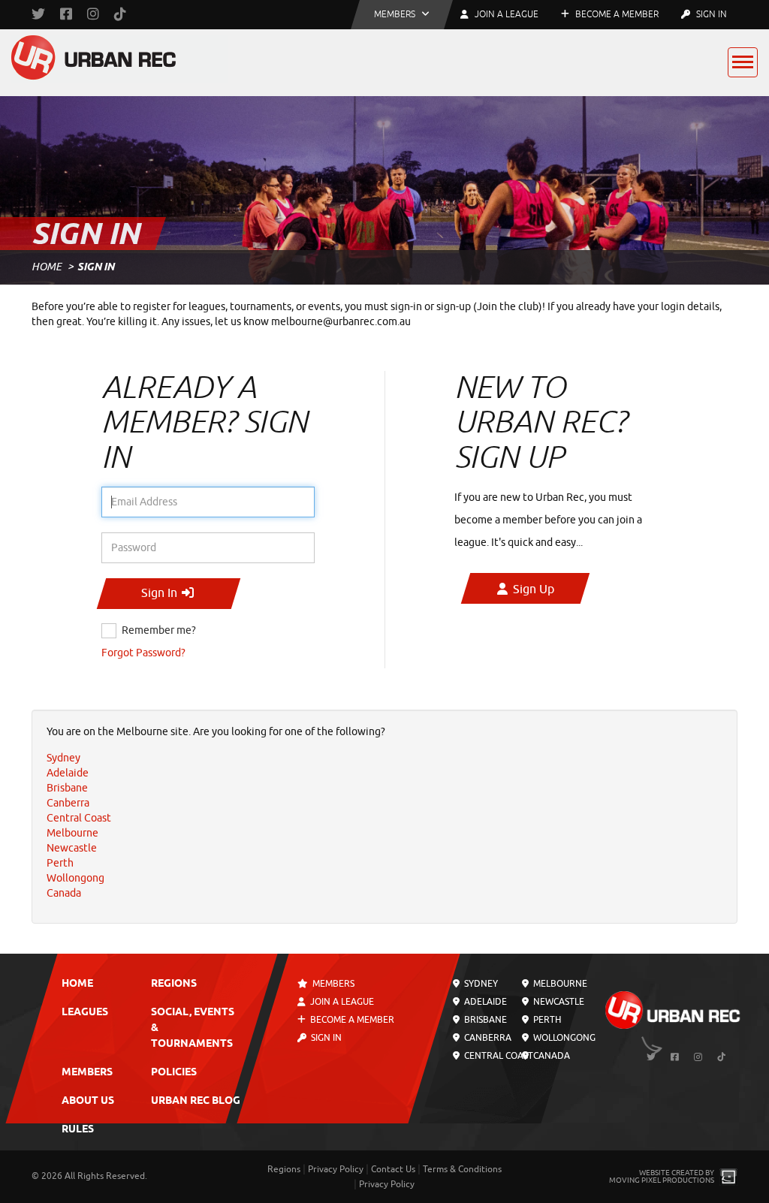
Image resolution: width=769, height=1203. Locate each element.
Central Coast (497, 1056)
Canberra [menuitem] (68, 803)
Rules (78, 1130)
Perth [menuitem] (60, 863)
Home (47, 267)
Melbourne (559, 984)
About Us (88, 1101)
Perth (546, 1020)
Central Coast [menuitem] (79, 818)
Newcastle (557, 1002)
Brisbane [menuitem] (67, 788)
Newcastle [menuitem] (72, 848)
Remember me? (159, 630)
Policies (174, 1073)
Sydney (480, 984)
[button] (402, 14)
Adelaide (484, 1002)
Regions (174, 984)
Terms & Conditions (462, 1169)
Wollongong (563, 1038)
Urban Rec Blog (195, 1101)
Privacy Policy (335, 1169)
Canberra (486, 1038)
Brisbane (484, 1020)
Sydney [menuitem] (63, 758)
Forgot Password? (143, 653)
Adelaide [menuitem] (68, 773)
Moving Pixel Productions (661, 1180)
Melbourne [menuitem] (72, 833)
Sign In (710, 14)
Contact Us (393, 1169)
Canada (550, 1056)
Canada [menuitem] (64, 893)
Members (87, 1073)
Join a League (342, 1002)
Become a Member (616, 14)
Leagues (85, 1013)
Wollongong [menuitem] (75, 878)
